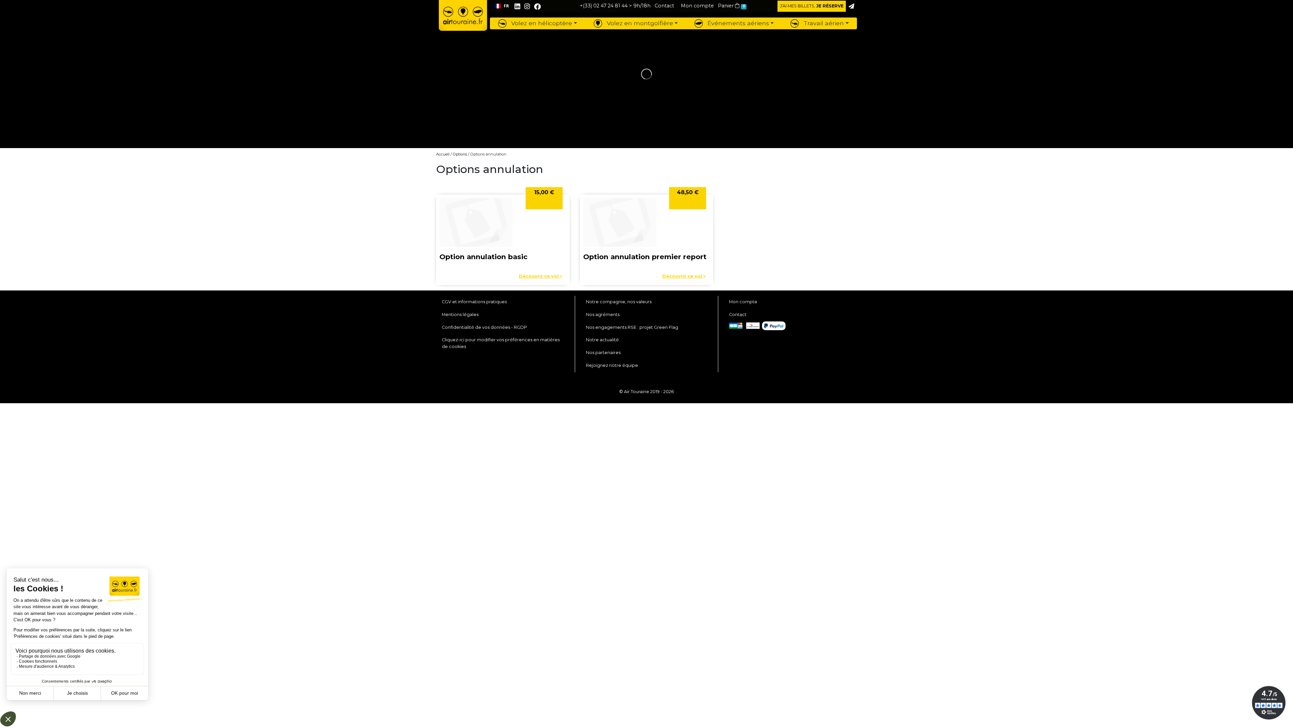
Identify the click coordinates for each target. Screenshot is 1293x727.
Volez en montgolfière (639, 23)
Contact (738, 314)
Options (460, 154)
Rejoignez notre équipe (612, 365)
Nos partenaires (603, 352)
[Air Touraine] (463, 20)
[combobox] (501, 6)
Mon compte (743, 301)
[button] (697, 5)
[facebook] (537, 6)
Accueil (443, 154)
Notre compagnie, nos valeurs (619, 301)
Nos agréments (603, 314)
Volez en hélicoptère (540, 23)
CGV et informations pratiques (474, 301)
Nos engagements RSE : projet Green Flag (632, 327)
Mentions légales (460, 314)
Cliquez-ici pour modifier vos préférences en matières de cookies (501, 343)
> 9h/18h (615, 6)
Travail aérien (823, 23)
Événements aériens (737, 23)
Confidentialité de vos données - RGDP (484, 327)
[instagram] (527, 7)
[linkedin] (517, 7)
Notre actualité (602, 339)
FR (506, 6)
